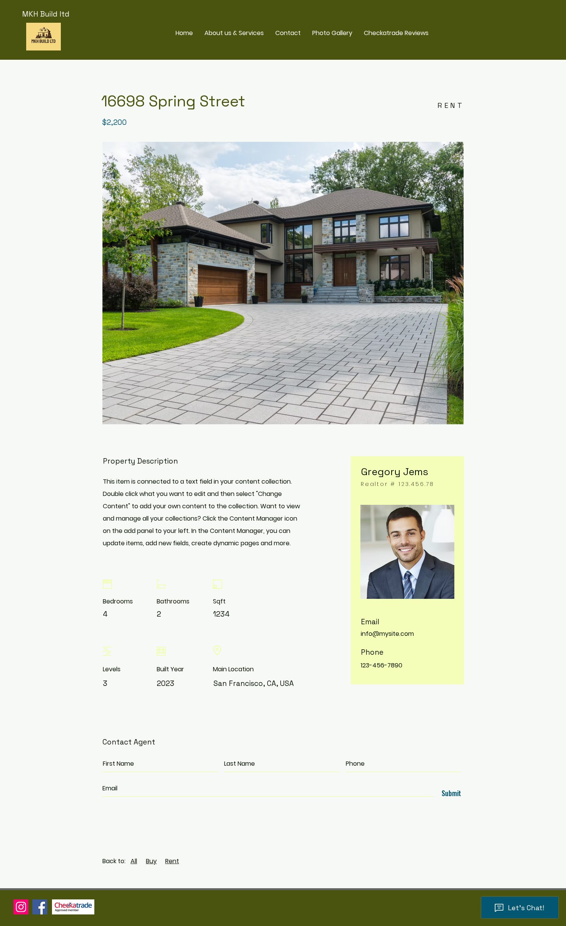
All (134, 861)
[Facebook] (39, 906)
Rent (172, 861)
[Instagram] (20, 906)
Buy (151, 861)
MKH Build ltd (45, 14)
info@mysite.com (387, 633)
